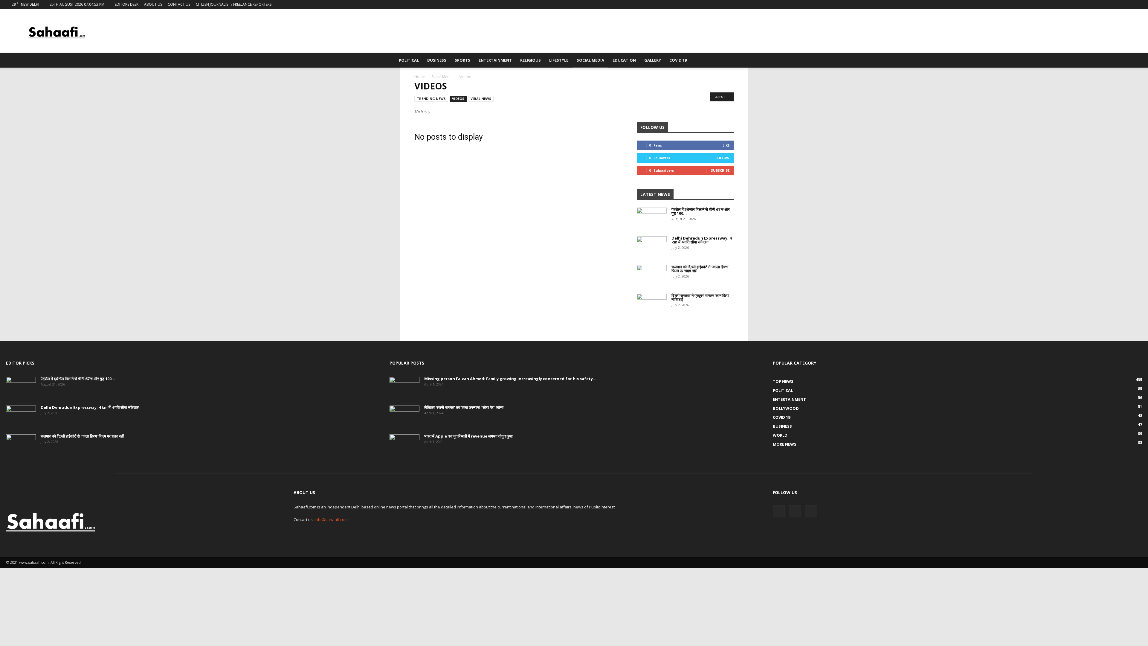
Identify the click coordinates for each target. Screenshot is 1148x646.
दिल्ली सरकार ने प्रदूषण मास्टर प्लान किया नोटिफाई (700, 297)
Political (409, 60)
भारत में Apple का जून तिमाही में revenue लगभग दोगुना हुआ (468, 436)
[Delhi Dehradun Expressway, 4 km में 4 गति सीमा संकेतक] (652, 246)
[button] (746, 60)
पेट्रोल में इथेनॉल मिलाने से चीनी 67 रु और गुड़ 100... (700, 211)
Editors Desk (126, 4)
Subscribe (720, 170)
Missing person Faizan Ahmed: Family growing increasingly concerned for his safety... (510, 378)
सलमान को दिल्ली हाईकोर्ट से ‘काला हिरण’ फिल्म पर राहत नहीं (700, 268)
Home (419, 76)
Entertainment (495, 60)
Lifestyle (558, 60)
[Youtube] (1137, 4)
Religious (530, 60)
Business (436, 60)
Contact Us (179, 4)
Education (624, 60)
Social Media (590, 60)
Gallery (652, 60)
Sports (462, 60)
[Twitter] (1127, 4)
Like (726, 145)
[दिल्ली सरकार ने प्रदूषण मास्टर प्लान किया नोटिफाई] (652, 304)
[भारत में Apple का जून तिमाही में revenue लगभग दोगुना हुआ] (404, 444)
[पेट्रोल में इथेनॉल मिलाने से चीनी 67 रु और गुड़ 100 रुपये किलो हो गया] (652, 218)
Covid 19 (678, 60)
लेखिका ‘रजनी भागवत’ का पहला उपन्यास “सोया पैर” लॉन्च (463, 407)
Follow (722, 158)
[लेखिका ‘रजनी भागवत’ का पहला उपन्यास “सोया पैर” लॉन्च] (404, 416)
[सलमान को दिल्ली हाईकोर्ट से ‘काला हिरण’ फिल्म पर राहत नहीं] (652, 275)
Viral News (481, 98)
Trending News (431, 98)
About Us (153, 4)
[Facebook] (1117, 4)
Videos (458, 98)
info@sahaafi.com (331, 519)
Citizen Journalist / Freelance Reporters (233, 4)
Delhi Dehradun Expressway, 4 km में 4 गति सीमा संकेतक (701, 240)
